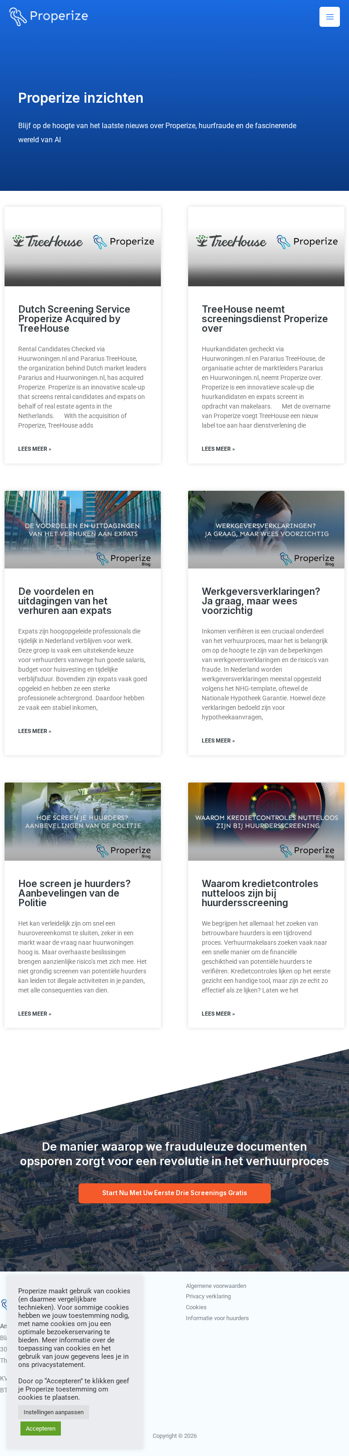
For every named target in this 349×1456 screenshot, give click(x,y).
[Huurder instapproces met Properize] (49, 16)
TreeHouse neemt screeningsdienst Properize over (265, 319)
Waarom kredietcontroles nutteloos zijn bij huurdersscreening (260, 893)
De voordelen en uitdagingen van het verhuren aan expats (65, 601)
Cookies (196, 1307)
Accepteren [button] (40, 1428)
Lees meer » (34, 449)
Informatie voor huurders (217, 1318)
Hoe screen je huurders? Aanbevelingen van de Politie (74, 893)
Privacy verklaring (208, 1296)
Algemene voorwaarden (216, 1285)
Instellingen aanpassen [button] (54, 1412)
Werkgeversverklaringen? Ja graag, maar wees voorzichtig (261, 601)
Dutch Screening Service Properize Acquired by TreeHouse (74, 319)
